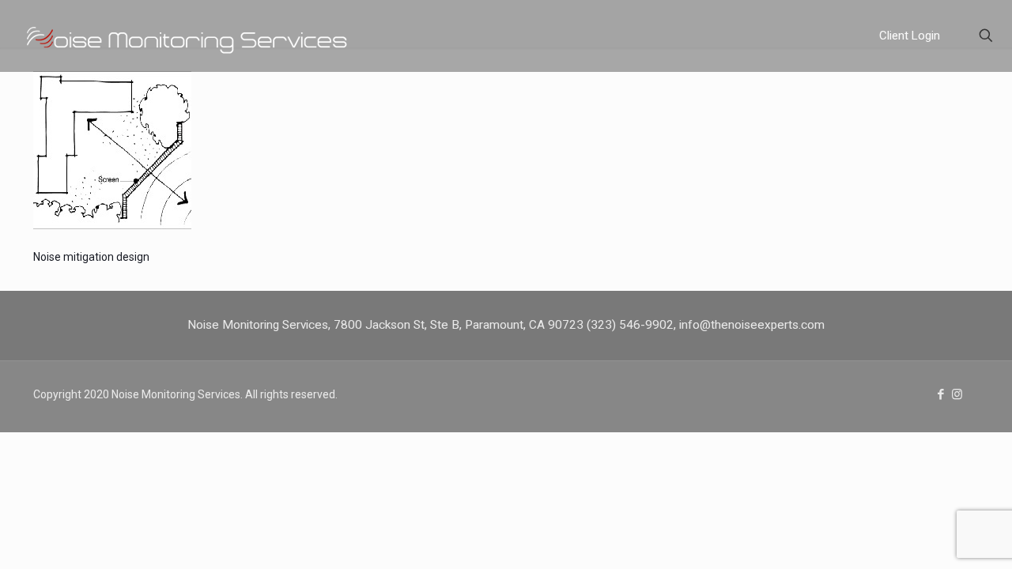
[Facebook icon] (940, 394)
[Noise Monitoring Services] (209, 35)
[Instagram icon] (957, 394)
